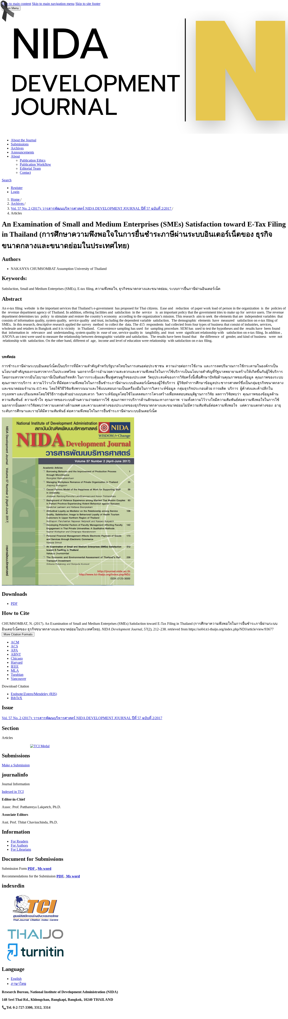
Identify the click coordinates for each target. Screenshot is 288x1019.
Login (15, 192)
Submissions (20, 144)
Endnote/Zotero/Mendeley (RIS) (34, 694)
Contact (25, 172)
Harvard (16, 662)
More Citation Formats (18, 634)
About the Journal (23, 140)
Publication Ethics (32, 160)
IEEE (15, 666)
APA (14, 650)
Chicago (17, 658)
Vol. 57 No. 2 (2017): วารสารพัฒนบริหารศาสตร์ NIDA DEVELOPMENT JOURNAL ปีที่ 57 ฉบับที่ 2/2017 (91, 208)
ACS (14, 646)
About (15, 156)
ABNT (16, 654)
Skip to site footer (87, 4)
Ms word (44, 868)
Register (16, 188)
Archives (17, 148)
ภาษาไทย (18, 984)
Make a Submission (16, 765)
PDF (14, 603)
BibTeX (16, 698)
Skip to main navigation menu (53, 4)
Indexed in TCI (13, 792)
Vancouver (18, 679)
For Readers (19, 841)
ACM (15, 642)
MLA (15, 670)
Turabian (17, 674)
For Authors (19, 845)
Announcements (22, 152)
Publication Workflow (35, 164)
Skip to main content (16, 4)
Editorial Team (30, 168)
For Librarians (21, 849)
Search (6, 180)
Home (15, 199)
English (16, 979)
